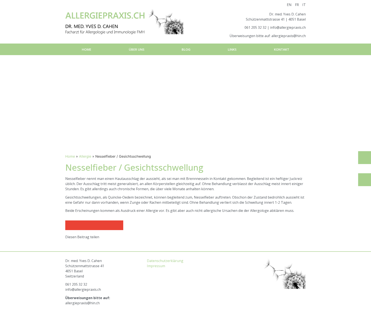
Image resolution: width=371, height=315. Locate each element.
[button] (70, 225)
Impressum (156, 266)
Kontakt (281, 49)
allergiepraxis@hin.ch (288, 35)
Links (232, 49)
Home (86, 49)
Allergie (85, 156)
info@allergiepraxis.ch (288, 27)
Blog (186, 49)
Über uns (136, 49)
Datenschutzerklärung (165, 260)
